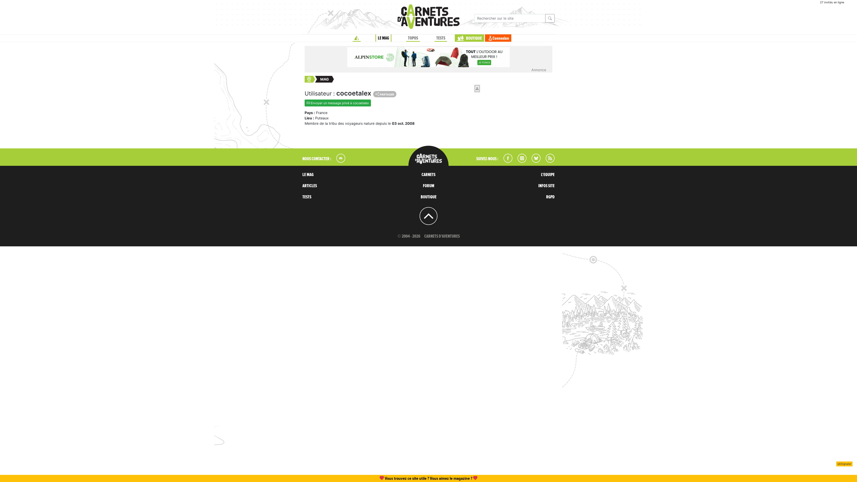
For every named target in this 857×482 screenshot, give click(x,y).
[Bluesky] (534, 161)
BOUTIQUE (474, 38)
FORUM (428, 186)
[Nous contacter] (338, 161)
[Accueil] (357, 38)
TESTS (440, 38)
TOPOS (413, 38)
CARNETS (428, 174)
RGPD (550, 197)
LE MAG (383, 38)
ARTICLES (309, 186)
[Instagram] (520, 161)
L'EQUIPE (548, 174)
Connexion (501, 38)
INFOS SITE (546, 186)
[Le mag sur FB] (506, 161)
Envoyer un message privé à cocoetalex (339, 103)
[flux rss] (548, 161)
